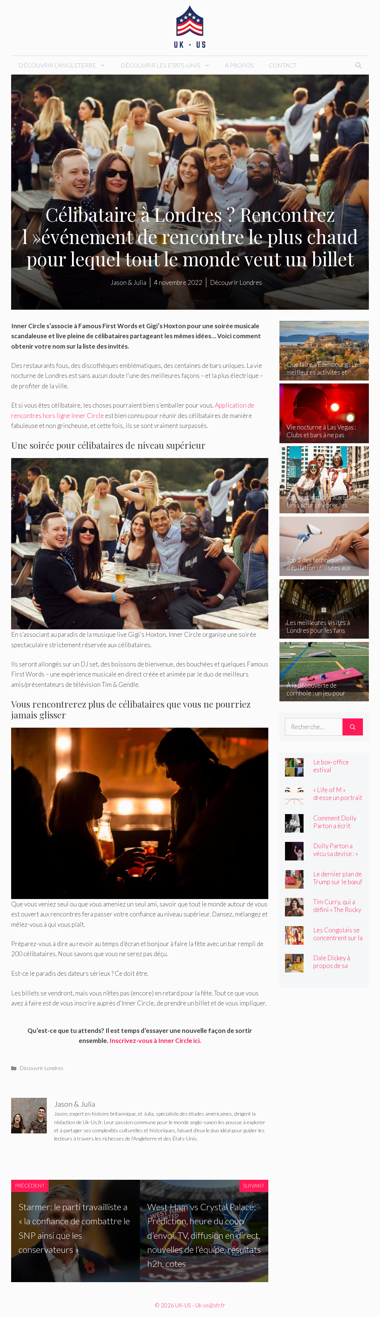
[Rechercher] (352, 727)
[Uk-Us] (190, 27)
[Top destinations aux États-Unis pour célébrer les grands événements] (324, 508)
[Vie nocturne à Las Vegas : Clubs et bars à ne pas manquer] (324, 438)
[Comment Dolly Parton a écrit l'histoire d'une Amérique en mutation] (294, 827)
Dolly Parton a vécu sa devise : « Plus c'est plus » (335, 853)
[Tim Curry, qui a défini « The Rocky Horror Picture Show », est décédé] (294, 911)
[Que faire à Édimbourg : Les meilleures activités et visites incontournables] (324, 375)
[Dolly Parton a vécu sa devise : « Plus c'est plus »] (294, 855)
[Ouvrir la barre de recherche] (358, 65)
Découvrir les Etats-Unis (160, 65)
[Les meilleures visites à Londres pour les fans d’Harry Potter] (324, 634)
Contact (283, 65)
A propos (239, 65)
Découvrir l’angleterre (57, 65)
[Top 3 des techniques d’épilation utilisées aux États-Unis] (324, 571)
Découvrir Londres (41, 1068)
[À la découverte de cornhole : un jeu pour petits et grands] (324, 696)
